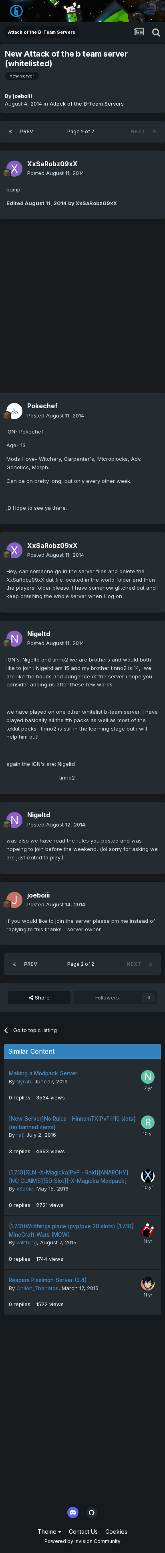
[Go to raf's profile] (148, 1122)
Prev (26, 131)
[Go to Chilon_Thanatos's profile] (148, 1283)
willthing (26, 1242)
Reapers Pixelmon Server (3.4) (48, 1280)
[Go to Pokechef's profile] (14, 411)
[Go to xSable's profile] (148, 1176)
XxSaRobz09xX (52, 164)
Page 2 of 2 (82, 131)
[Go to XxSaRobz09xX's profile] (14, 169)
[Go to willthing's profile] (148, 1230)
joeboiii (22, 96)
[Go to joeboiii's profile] (14, 900)
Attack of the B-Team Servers (87, 103)
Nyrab (23, 1081)
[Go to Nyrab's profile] (148, 1077)
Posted (55, 173)
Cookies (116, 1531)
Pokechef (42, 406)
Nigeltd (38, 634)
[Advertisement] (82, 310)
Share (41, 997)
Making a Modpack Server (43, 1073)
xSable (24, 1188)
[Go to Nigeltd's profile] (14, 639)
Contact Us (83, 1531)
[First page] (10, 132)
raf (19, 1135)
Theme (48, 1531)
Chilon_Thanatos (37, 1288)
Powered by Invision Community (82, 1541)
